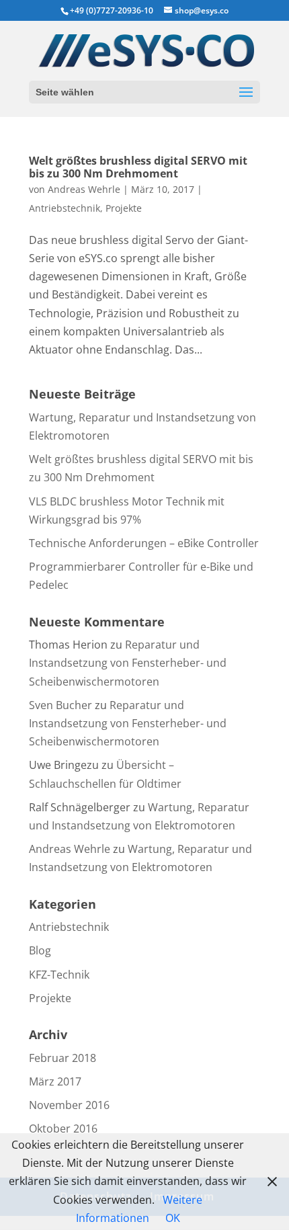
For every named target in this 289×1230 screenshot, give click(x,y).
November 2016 (69, 1105)
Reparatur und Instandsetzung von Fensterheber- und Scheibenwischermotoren (127, 662)
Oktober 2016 (63, 1128)
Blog (40, 950)
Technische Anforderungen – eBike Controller (144, 543)
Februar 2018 (62, 1058)
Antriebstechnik (64, 208)
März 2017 (55, 1081)
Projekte (124, 208)
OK (172, 1218)
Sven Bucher (60, 705)
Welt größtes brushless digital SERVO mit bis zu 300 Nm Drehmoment (138, 167)
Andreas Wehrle (84, 189)
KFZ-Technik (59, 974)
